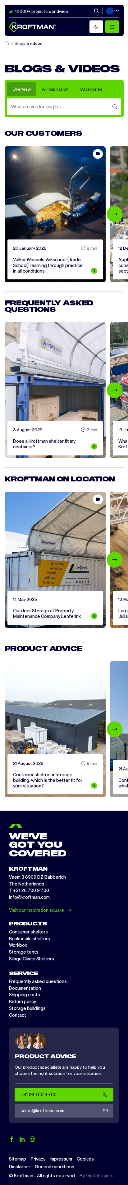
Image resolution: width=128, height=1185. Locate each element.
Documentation (25, 988)
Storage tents (24, 952)
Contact (17, 1015)
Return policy (22, 1001)
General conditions (54, 1167)
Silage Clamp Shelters (31, 959)
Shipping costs (24, 995)
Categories (91, 89)
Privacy (38, 1159)
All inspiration (55, 89)
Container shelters (28, 932)
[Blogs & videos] (114, 107)
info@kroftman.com (29, 897)
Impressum (61, 1159)
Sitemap (17, 1159)
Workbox (18, 945)
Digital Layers (100, 1176)
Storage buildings (27, 1008)
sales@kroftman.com (42, 1111)
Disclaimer (19, 1167)
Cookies (85, 1159)
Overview (21, 89)
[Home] (7, 43)
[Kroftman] (32, 27)
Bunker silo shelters (29, 939)
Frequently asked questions (38, 981)
